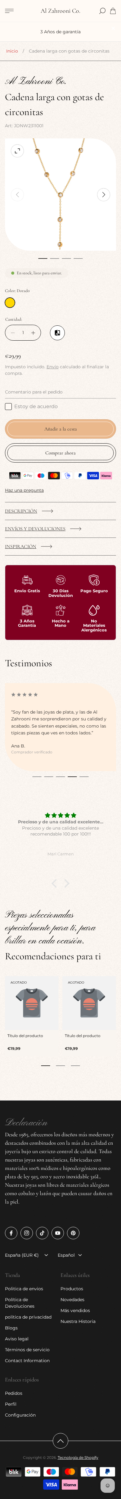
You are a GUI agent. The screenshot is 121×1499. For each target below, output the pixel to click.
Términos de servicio (27, 1349)
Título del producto (25, 1035)
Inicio (12, 51)
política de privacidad (28, 1317)
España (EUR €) (22, 1255)
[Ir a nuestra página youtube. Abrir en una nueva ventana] (58, 1233)
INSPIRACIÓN (20, 546)
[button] (42, 258)
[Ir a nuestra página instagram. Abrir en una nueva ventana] (26, 1233)
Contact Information (27, 1360)
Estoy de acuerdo (36, 406)
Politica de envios (24, 1289)
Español (66, 1255)
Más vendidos (75, 1310)
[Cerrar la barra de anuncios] (113, 28)
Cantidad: (13, 319)
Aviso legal (17, 1339)
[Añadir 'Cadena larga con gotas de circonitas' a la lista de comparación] (57, 332)
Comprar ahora (60, 453)
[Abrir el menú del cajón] (9, 11)
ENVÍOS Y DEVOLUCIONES (35, 529)
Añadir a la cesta (60, 429)
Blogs (11, 1328)
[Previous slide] (17, 195)
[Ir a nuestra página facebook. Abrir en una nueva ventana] (11, 1233)
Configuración (20, 1415)
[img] (60, 815)
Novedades (72, 1299)
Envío (53, 367)
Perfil (10, 1404)
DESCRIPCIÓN (21, 511)
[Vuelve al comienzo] (60, 1441)
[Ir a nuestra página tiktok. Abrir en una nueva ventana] (42, 1233)
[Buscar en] (102, 11)
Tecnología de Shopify (78, 1457)
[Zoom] (17, 151)
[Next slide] (103, 195)
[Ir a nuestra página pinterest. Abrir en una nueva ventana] (73, 1233)
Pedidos (13, 1393)
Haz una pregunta (24, 490)
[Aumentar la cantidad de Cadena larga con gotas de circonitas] (35, 332)
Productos (71, 1289)
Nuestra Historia (78, 1321)
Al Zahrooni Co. (60, 11)
